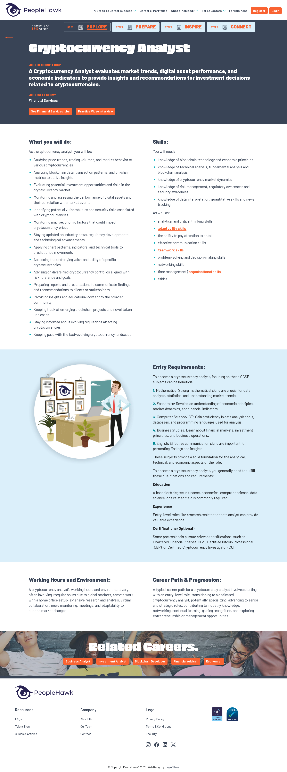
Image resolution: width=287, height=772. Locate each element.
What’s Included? (182, 10)
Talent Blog (22, 726)
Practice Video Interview (95, 111)
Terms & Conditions (158, 726)
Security (151, 734)
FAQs (18, 719)
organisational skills (205, 271)
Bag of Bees (172, 767)
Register (259, 10)
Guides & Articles (26, 734)
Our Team (86, 726)
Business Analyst (78, 661)
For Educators (212, 10)
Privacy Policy (155, 719)
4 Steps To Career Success (113, 10)
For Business (238, 10)
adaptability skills (172, 228)
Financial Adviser (186, 661)
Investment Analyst (113, 661)
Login (275, 10)
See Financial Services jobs (50, 111)
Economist (214, 661)
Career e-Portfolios (153, 10)
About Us (86, 719)
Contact (85, 734)
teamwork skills (171, 250)
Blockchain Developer (150, 661)
